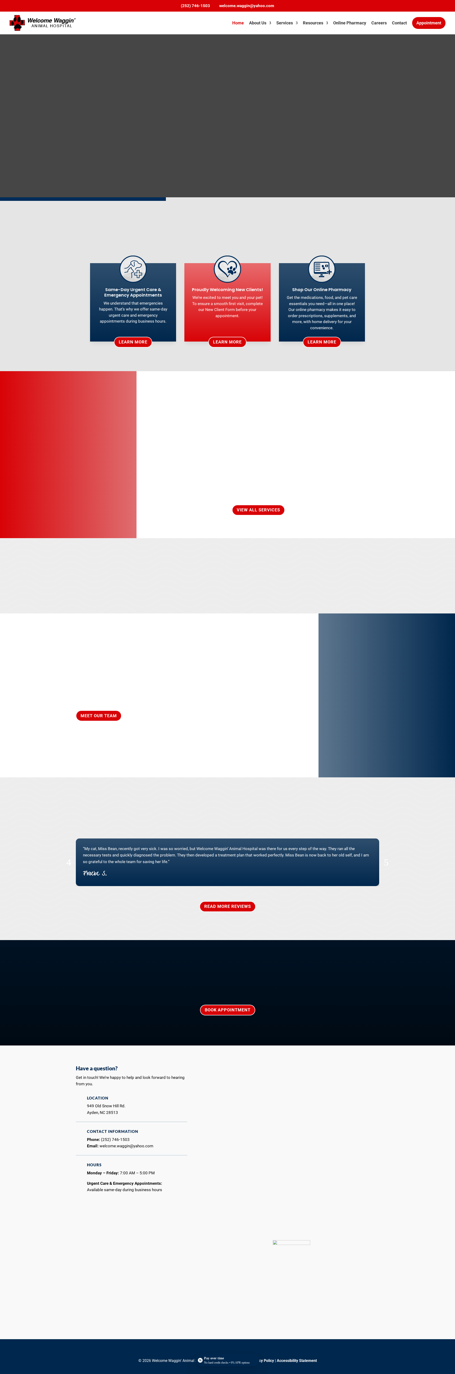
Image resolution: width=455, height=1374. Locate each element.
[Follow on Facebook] (223, 1350)
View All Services (258, 509)
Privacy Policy (262, 1360)
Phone (216, 1118)
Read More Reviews (227, 906)
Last (297, 1089)
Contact (399, 22)
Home (238, 22)
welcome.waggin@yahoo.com (246, 5)
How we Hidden (224, 1177)
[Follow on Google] (232, 1350)
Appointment (428, 22)
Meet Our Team (99, 715)
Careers (379, 22)
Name (217, 1074)
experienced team (121, 238)
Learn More (133, 341)
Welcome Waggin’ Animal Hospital (268, 407)
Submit (292, 1207)
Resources (313, 22)
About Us (257, 22)
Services (284, 22)
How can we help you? (231, 1138)
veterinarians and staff (285, 564)
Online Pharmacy (349, 22)
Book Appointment (227, 1009)
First (214, 1089)
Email (217, 1099)
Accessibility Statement (297, 1360)
